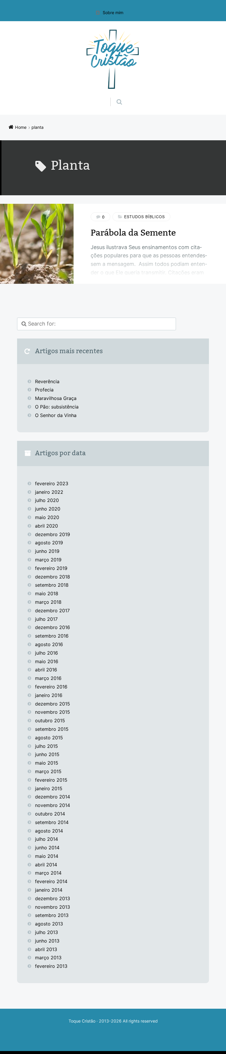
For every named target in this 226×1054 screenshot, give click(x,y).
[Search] (114, 96)
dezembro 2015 (52, 704)
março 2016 (48, 678)
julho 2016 (46, 653)
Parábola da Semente (133, 233)
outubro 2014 (50, 814)
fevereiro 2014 (51, 881)
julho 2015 (46, 746)
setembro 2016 (52, 636)
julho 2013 (46, 932)
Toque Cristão (83, 1020)
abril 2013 (46, 949)
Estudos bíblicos (144, 216)
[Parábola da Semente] (37, 244)
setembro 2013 (52, 915)
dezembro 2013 (52, 898)
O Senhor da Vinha (56, 415)
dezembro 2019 (52, 534)
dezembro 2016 (52, 627)
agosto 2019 (49, 543)
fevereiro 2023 (51, 483)
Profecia (45, 390)
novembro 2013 (52, 907)
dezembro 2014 (52, 797)
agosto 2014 (49, 831)
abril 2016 (46, 670)
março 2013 (48, 957)
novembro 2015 (52, 712)
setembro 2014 (52, 822)
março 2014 (48, 873)
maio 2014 (46, 856)
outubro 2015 (50, 720)
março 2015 (48, 771)
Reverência (47, 381)
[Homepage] (113, 59)
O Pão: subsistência (57, 407)
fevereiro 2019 (51, 568)
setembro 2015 (52, 729)
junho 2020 (47, 509)
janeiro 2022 (49, 492)
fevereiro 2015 (51, 780)
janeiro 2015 (48, 788)
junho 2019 (47, 551)
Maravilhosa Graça (56, 398)
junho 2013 (47, 941)
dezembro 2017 (52, 610)
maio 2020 (47, 517)
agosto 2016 (49, 644)
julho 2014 (46, 839)
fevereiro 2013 (51, 966)
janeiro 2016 (48, 695)
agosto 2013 (49, 924)
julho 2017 (46, 619)
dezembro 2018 (52, 577)
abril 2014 (46, 865)
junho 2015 (47, 754)
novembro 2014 (52, 805)
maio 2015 (46, 763)
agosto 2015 (49, 738)
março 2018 (48, 602)
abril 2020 (46, 526)
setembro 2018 (52, 585)
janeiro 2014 (48, 890)
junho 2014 (47, 847)
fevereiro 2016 (51, 687)
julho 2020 (47, 500)
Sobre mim (113, 13)
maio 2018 (46, 593)
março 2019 (48, 560)
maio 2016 (46, 661)
